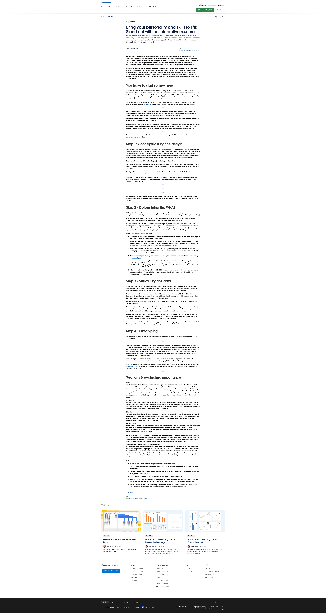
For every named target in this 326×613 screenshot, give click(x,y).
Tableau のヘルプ (210, 574)
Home (102, 16)
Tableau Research (135, 577)
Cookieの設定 (136, 607)
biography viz (136, 258)
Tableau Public (133, 366)
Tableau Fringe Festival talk (162, 149)
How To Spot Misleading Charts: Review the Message (160, 541)
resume (148, 104)
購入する (220, 10)
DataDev (158, 577)
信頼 (112, 602)
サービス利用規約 (110, 607)
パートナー (186, 565)
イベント (158, 589)
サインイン (221, 5)
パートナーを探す (187, 568)
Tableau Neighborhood (162, 583)
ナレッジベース (209, 568)
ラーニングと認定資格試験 (212, 571)
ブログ (106, 16)
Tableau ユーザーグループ (163, 571)
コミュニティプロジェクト (163, 580)
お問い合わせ (202, 5)
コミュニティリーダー (162, 574)
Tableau (132, 565)
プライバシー (119, 607)
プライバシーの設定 (149, 607)
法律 (102, 607)
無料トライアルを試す (205, 10)
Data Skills (110, 16)
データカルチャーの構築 (136, 571)
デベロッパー (126, 602)
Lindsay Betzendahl (132, 48)
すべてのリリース (210, 577)
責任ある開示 (127, 607)
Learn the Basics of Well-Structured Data (120, 541)
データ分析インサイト (136, 574)
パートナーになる (187, 571)
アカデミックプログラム (162, 586)
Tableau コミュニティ (163, 565)
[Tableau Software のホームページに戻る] (108, 2)
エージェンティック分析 (136, 568)
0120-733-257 (212, 5)
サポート (208, 565)
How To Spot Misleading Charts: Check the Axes (202, 541)
